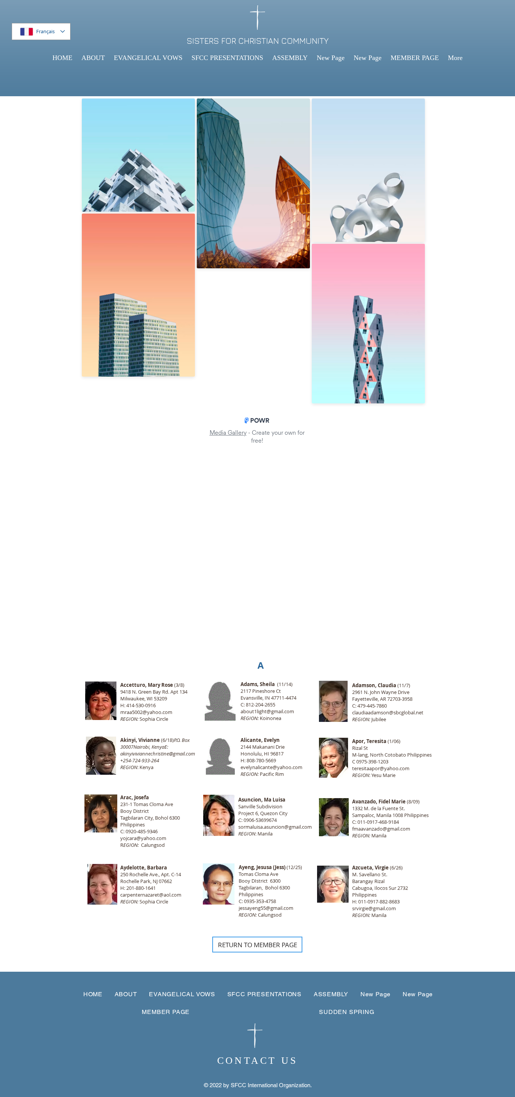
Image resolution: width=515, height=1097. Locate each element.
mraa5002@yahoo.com (146, 712)
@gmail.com (396, 828)
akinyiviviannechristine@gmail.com (157, 753)
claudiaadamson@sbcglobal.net (387, 712)
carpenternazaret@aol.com (150, 894)
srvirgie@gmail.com (374, 908)
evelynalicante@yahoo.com (271, 767)
